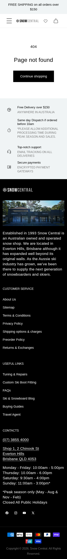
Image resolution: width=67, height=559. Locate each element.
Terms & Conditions (17, 315)
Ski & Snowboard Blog (19, 398)
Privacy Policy (13, 323)
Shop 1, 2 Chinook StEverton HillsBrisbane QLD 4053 (21, 453)
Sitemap (8, 307)
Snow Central (38, 548)
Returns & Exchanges (18, 347)
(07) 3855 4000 (16, 440)
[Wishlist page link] (45, 21)
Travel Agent (12, 414)
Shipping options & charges (22, 331)
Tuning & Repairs (15, 374)
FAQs (7, 390)
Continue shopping (33, 76)
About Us (9, 299)
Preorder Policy (14, 339)
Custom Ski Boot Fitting (19, 382)
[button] (9, 21)
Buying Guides (13, 406)
